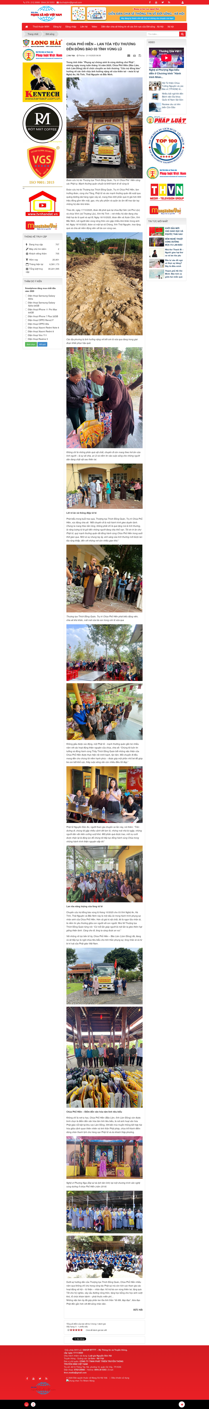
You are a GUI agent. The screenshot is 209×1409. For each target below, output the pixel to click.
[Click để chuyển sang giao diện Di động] (33, 1404)
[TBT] (42, 81)
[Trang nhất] (27, 26)
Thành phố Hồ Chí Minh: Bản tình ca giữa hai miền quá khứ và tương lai (173, 275)
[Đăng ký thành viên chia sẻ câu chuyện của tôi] (128, 13)
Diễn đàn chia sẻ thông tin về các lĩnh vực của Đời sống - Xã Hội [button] (132, 26)
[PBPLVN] (42, 54)
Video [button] (94, 26)
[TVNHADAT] (42, 201)
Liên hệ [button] (84, 26)
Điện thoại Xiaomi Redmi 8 (41, 331)
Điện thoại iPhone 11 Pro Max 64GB (42, 311)
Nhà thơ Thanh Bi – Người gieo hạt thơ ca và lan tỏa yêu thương (174, 254)
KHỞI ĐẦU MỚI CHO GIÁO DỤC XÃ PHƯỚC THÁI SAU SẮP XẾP (174, 233)
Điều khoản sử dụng (120, 1377)
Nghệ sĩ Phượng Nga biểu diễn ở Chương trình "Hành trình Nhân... (165, 73)
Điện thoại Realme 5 (38, 338)
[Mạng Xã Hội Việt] (46, 13)
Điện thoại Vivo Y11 (37, 335)
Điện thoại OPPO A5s (38, 323)
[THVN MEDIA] (166, 191)
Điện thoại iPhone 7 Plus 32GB (43, 316)
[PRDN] (166, 209)
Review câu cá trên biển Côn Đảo (171, 106)
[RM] (42, 123)
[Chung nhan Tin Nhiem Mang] (80, 1380)
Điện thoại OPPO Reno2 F (41, 320)
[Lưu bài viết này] (140, 55)
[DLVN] (166, 145)
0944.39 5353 (47, 2)
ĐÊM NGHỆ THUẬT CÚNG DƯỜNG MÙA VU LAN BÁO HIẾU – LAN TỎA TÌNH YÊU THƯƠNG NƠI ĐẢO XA (166, 244)
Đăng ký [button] (57, 26)
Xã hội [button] (171, 26)
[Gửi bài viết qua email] (129, 55)
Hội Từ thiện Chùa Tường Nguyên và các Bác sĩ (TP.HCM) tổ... (172, 85)
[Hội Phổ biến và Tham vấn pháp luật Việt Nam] (166, 172)
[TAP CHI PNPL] (166, 119)
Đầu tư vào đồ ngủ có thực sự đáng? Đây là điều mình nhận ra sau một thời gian (166, 266)
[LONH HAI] (42, 42)
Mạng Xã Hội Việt (99, 1377)
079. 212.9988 (33, 2)
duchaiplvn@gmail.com (70, 2)
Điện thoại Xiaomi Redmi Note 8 (43, 327)
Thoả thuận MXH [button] (41, 26)
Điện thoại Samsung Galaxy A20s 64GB (41, 304)
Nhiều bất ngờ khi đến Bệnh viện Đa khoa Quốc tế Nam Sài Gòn (172, 96)
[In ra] (134, 55)
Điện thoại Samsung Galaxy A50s (41, 297)
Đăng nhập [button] (70, 26)
